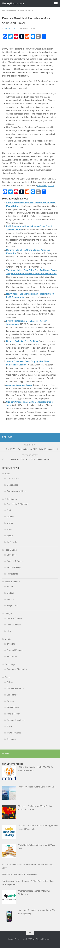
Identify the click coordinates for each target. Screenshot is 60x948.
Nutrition (10, 599)
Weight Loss (12, 605)
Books (10, 510)
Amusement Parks (15, 688)
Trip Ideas (11, 739)
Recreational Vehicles (16, 491)
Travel (7, 677)
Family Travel (13, 707)
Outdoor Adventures (16, 720)
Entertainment (11, 499)
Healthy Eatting (14, 567)
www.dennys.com (45, 185)
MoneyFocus (11, 28)
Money (8, 639)
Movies (10, 523)
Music (9, 529)
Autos (7, 473)
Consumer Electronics (17, 669)
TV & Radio (12, 542)
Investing (11, 644)
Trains (9, 726)
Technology (10, 664)
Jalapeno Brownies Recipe (19, 385)
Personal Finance (15, 650)
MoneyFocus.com (13, 3)
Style (9, 631)
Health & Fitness (12, 581)
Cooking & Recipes (15, 561)
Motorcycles (12, 485)
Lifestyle (8, 613)
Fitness (10, 586)
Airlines (10, 682)
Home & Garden (14, 618)
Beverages (12, 555)
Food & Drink (9, 10)
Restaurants (25, 10)
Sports (10, 535)
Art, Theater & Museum (17, 504)
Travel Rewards (14, 733)
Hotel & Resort (13, 714)
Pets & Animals (14, 624)
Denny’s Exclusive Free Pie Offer (22, 341)
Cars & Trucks (13, 478)
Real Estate (12, 656)
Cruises (10, 701)
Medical (10, 593)
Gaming (10, 516)
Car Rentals (12, 695)
